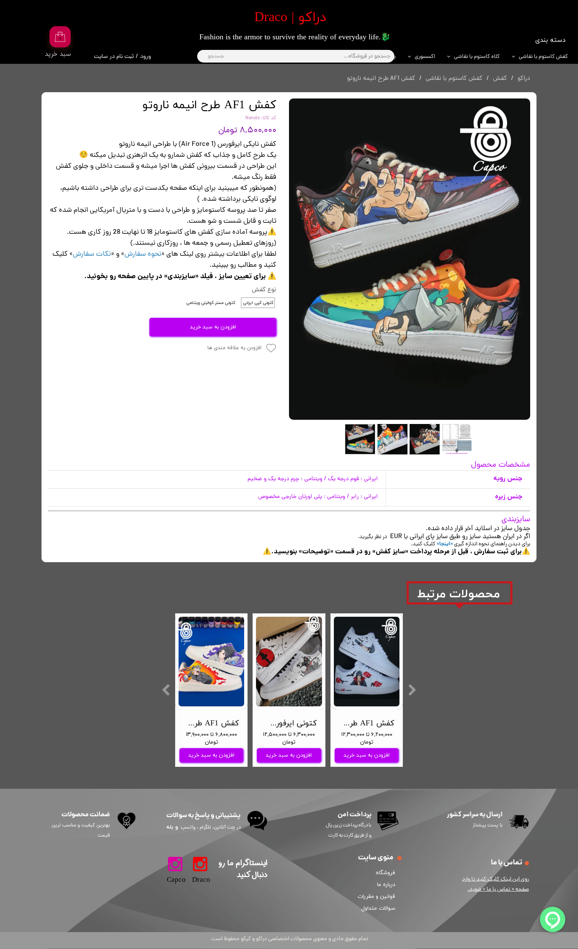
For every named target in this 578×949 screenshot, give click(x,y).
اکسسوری (425, 57)
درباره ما (386, 885)
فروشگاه (385, 873)
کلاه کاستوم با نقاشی (477, 57)
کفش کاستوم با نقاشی (543, 57)
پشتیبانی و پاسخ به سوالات (203, 815)
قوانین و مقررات (378, 896)
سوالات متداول (378, 908)
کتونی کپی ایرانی (258, 303)
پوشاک (388, 57)
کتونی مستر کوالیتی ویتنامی (210, 303)
